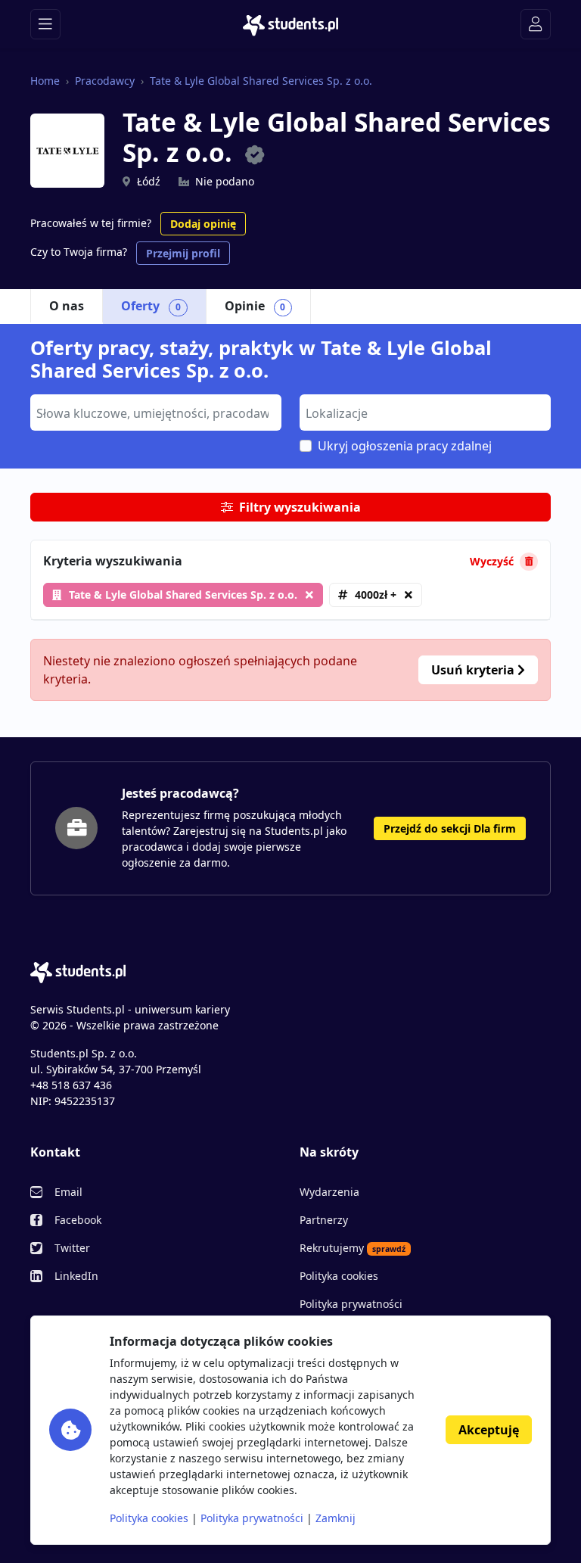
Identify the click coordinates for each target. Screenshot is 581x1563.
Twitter (72, 1248)
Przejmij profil (183, 253)
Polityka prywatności (351, 1304)
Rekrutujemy (352, 1248)
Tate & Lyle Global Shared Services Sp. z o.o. (261, 80)
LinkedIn (76, 1276)
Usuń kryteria (474, 670)
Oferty (151, 305)
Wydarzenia (329, 1192)
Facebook (77, 1220)
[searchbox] (154, 411)
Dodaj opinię (203, 223)
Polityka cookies (339, 1276)
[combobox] (155, 412)
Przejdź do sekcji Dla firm (450, 828)
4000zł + (375, 594)
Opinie (255, 305)
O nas (66, 305)
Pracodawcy (105, 80)
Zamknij (335, 1518)
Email (68, 1192)
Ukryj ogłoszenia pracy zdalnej (405, 445)
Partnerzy (324, 1220)
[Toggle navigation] (45, 24)
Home (45, 80)
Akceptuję (488, 1429)
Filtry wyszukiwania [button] (300, 507)
